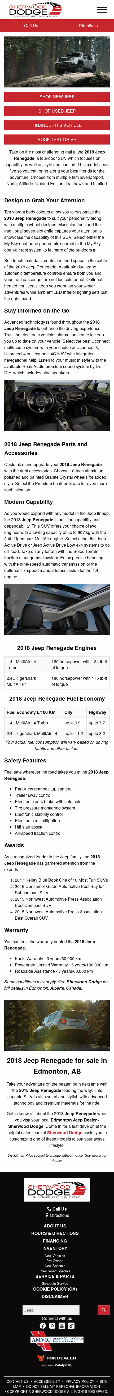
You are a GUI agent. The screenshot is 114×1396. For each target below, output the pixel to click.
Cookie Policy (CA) (55, 1289)
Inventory (54, 1248)
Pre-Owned (54, 1260)
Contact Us (18, 1381)
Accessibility (47, 1381)
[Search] (104, 1310)
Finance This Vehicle (57, 125)
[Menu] (102, 10)
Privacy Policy (80, 1381)
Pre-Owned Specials (55, 1270)
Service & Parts (55, 1276)
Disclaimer (55, 1296)
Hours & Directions (55, 1233)
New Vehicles (55, 1255)
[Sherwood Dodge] (35, 9)
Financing (55, 1241)
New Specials (55, 1265)
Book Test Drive (57, 139)
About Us (55, 1225)
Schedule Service (55, 1283)
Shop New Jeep (57, 97)
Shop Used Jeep (57, 111)
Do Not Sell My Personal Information (63, 1386)
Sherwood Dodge (64, 1132)
